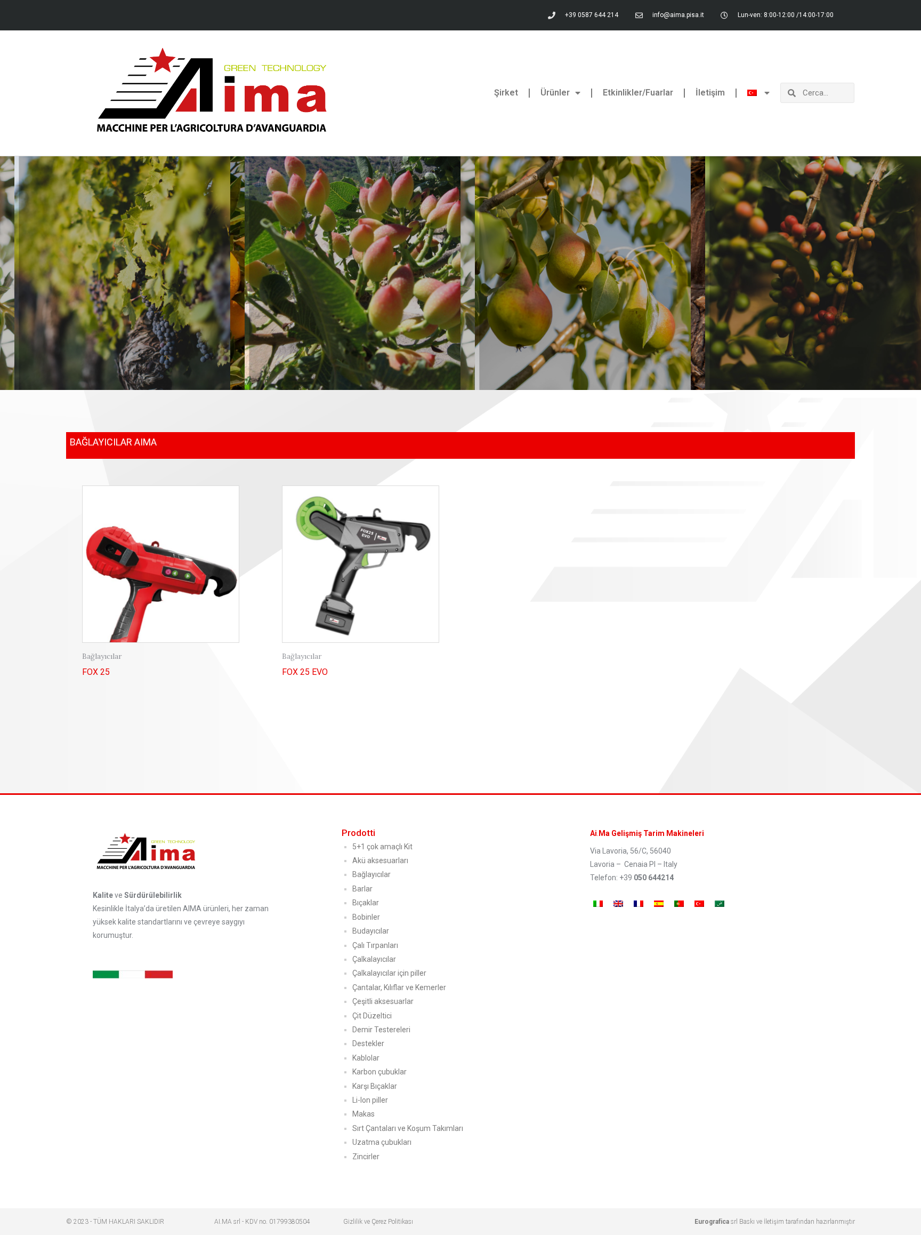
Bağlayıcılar (371, 874)
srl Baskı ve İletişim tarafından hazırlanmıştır (774, 1221)
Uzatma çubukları (381, 1142)
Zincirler (365, 1156)
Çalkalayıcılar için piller (389, 973)
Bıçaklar (365, 902)
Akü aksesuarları (380, 860)
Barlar (362, 889)
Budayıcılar (370, 931)
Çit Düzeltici (372, 1015)
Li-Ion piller (370, 1100)
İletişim (710, 92)
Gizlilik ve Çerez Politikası (378, 1221)
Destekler (368, 1043)
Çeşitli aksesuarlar (383, 1001)
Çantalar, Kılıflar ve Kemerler (399, 987)
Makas (363, 1114)
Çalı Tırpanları (375, 945)
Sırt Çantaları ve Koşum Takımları (407, 1128)
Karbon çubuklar (379, 1071)
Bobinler (366, 917)
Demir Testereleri (381, 1029)
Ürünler (555, 92)
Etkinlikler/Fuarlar (638, 92)
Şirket (506, 92)
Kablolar (365, 1058)
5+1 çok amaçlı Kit (382, 846)
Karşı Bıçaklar (374, 1086)
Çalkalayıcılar (374, 959)
